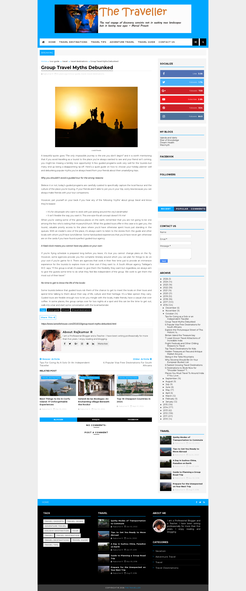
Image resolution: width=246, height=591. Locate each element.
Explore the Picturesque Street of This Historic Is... (184, 331)
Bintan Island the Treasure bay (180, 335)
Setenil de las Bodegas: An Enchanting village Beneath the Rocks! (93, 401)
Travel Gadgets (54, 521)
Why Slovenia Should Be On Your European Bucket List (181, 361)
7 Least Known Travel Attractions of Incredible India (182, 339)
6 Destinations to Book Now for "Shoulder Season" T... (180, 369)
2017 (165, 302)
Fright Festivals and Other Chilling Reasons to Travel (181, 344)
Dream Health (167, 142)
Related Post (48, 370)
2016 (165, 305)
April (168, 393)
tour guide (54, 61)
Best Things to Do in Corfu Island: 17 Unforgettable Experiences (55, 401)
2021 (165, 290)
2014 (165, 407)
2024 (166, 281)
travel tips (51, 545)
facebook (133, 420)
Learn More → (160, 534)
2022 (166, 287)
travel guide (80, 540)
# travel (65, 310)
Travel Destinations (73, 42)
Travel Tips (98, 42)
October (170, 313)
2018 (166, 299)
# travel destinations (81, 310)
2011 (165, 416)
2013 (165, 410)
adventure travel (55, 526)
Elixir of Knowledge (169, 140)
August (169, 381)
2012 (165, 413)
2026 (166, 279)
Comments (198, 209)
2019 (165, 296)
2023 (166, 284)
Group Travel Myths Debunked (180, 321)
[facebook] (196, 502)
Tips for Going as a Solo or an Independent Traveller (179, 317)
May (168, 390)
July (168, 384)
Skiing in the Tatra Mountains (179, 357)
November (171, 310)
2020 (166, 293)
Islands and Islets (168, 137)
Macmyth (165, 145)
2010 (166, 419)
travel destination (67, 535)
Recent (166, 209)
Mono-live (103, 343)
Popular (182, 209)
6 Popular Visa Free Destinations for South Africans (182, 325)
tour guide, (76, 74)
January (170, 401)
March (169, 396)
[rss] (204, 502)
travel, (84, 74)
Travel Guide (146, 42)
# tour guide (53, 310)
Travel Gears (75, 521)
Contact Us (167, 42)
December (171, 308)
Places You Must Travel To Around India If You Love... (184, 374)
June (168, 387)
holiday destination (57, 531)
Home (52, 42)
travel (65, 61)
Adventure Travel (122, 42)
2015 (165, 404)
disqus (95, 420)
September (172, 378)
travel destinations (79, 61)
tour (75, 531)
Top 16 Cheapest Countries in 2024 (133, 400)
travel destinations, (95, 74)
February (170, 398)
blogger (58, 420)
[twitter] (200, 502)
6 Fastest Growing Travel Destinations (183, 365)
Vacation (161, 551)
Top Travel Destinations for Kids (180, 348)
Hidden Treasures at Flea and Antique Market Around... (183, 352)
